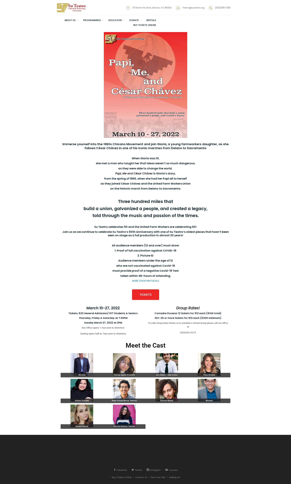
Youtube (173, 470)
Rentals (151, 20)
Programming (92, 20)
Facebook (122, 470)
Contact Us (141, 477)
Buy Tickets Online (144, 25)
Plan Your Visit (158, 477)
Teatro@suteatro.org (193, 7)
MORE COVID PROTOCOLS (145, 281)
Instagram (155, 470)
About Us (69, 20)
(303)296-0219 (223, 7)
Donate (134, 20)
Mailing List (174, 477)
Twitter (138, 470)
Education (115, 20)
